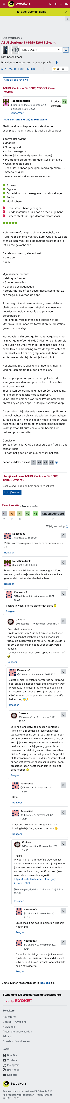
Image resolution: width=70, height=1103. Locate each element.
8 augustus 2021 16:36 (24, 565)
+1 (39, 462)
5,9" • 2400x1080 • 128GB (18, 69)
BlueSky (12, 1055)
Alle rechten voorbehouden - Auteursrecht (27, 1094)
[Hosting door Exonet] (17, 1001)
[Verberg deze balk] (66, 12)
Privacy (7, 1036)
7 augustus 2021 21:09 (24, 537)
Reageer (9, 552)
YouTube (12, 1060)
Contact (8, 1021)
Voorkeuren (22, 1041)
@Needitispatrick (23, 596)
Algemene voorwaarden (17, 1031)
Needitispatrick (20, 100)
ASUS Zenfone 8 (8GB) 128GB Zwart (28, 42)
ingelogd (45, 982)
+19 (15, 50)
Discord (12, 1074)
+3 (51, 462)
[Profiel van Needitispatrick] (6, 102)
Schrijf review (12, 492)
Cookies (8, 1041)
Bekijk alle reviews (17, 79)
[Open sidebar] (67, 18)
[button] (4, 4)
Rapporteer (17, 112)
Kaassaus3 (18, 533)
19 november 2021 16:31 (43, 674)
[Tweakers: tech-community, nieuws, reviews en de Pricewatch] (19, 4)
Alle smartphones (12, 37)
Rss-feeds (13, 1069)
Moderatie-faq (30, 506)
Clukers (20, 619)
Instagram (13, 1065)
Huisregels (9, 1026)
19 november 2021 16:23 (45, 623)
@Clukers (22, 674)
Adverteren (9, 1016)
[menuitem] (50, 4)
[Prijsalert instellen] (56, 62)
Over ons (20, 1021)
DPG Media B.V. (43, 1091)
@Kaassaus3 (22, 623)
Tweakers (8, 1091)
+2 (64, 101)
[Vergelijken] (66, 50)
